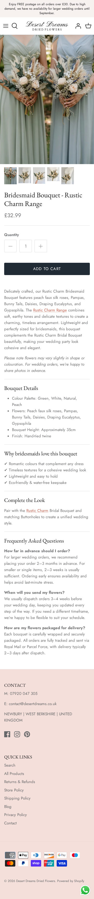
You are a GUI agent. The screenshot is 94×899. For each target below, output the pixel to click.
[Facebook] (7, 734)
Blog (7, 806)
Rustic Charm (37, 510)
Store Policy (14, 790)
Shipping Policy (17, 798)
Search (9, 765)
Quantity (11, 235)
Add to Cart (47, 269)
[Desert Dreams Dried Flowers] (47, 26)
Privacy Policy (15, 815)
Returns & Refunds (19, 782)
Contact (10, 823)
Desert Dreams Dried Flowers (35, 881)
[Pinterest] (27, 734)
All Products (14, 774)
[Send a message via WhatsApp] (85, 890)
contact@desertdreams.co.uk (33, 704)
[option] (47, 99)
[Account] (77, 26)
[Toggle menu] (5, 26)
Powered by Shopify (70, 881)
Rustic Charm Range (50, 310)
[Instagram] (17, 734)
